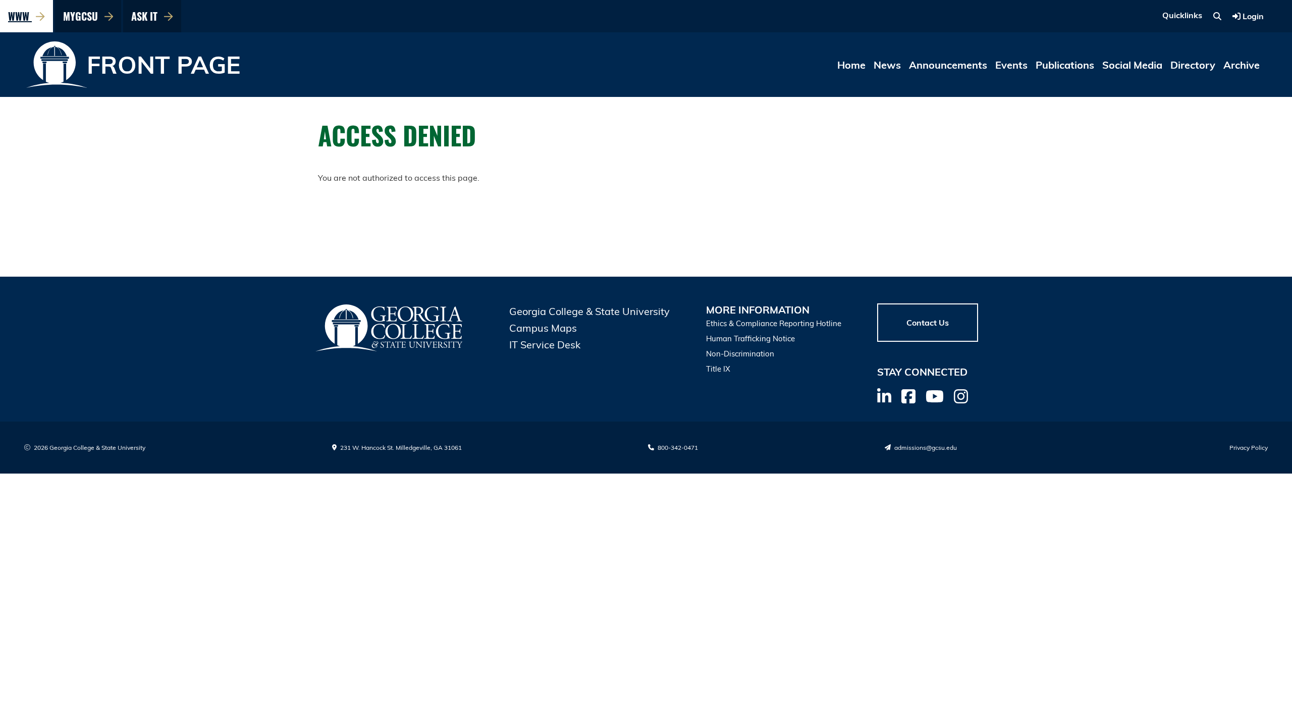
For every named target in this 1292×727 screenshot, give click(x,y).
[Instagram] (961, 396)
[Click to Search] (1217, 16)
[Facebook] (908, 396)
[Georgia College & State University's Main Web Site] (389, 327)
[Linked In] (884, 396)
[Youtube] (935, 396)
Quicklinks (1182, 15)
